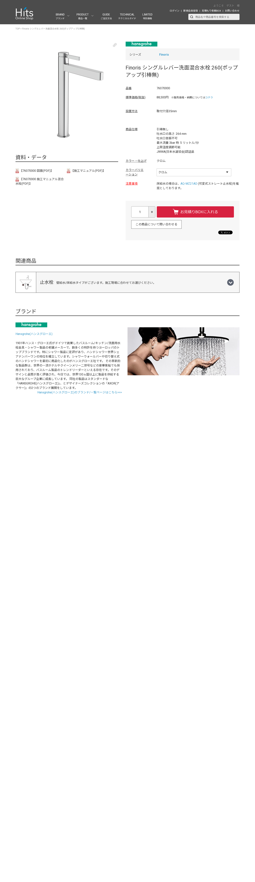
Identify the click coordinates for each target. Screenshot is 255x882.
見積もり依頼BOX (211, 10)
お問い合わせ (232, 10)
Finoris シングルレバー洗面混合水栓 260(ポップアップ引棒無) (53, 28)
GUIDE (106, 16)
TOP (17, 28)
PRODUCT (83, 16)
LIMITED (147, 16)
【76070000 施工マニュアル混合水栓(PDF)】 (39, 181)
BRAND (60, 16)
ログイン (174, 10)
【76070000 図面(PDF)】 (36, 171)
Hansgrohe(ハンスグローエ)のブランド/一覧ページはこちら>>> (79, 392)
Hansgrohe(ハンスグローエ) (33, 334)
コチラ (209, 97)
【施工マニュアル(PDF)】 (87, 171)
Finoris (164, 54)
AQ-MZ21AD (189, 183)
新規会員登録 (190, 10)
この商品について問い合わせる (156, 224)
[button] (115, 45)
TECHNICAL (127, 16)
